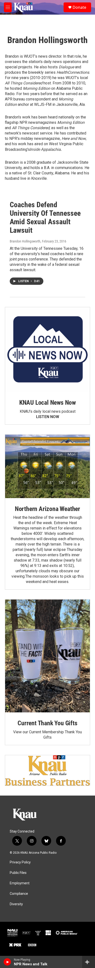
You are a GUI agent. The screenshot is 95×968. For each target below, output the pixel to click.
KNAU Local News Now (47, 402)
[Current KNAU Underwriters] (47, 770)
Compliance (19, 894)
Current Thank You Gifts (47, 723)
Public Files (18, 873)
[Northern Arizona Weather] (47, 466)
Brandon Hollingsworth (25, 241)
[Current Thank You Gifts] (47, 656)
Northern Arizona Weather (47, 508)
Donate (79, 7)
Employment (19, 883)
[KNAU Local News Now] (47, 349)
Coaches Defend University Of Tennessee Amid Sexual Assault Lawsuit (45, 217)
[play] (7, 961)
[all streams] (88, 962)
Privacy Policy (20, 862)
